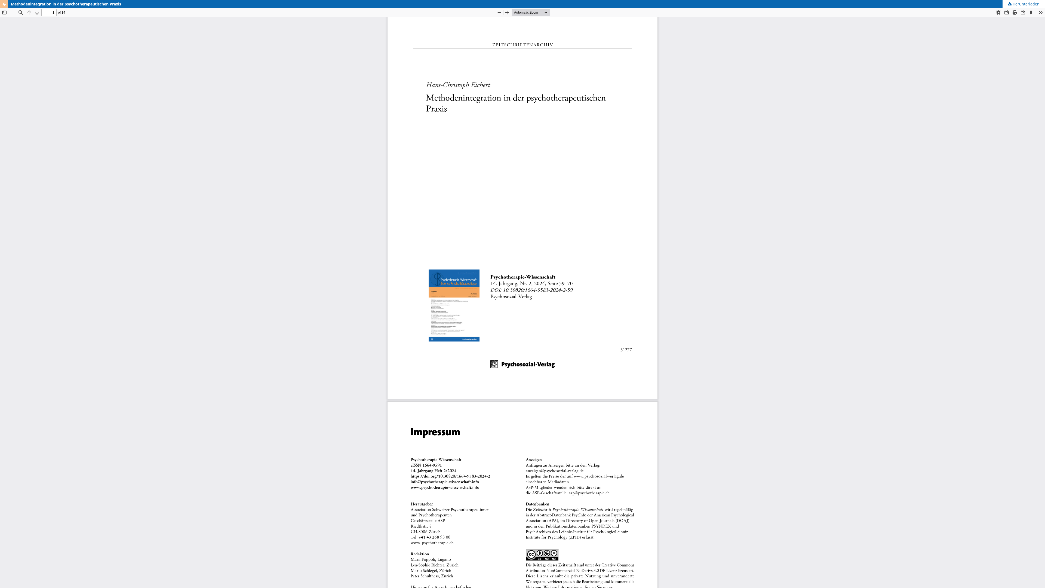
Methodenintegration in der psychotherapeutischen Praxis (66, 4)
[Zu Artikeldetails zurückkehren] (4, 4)
